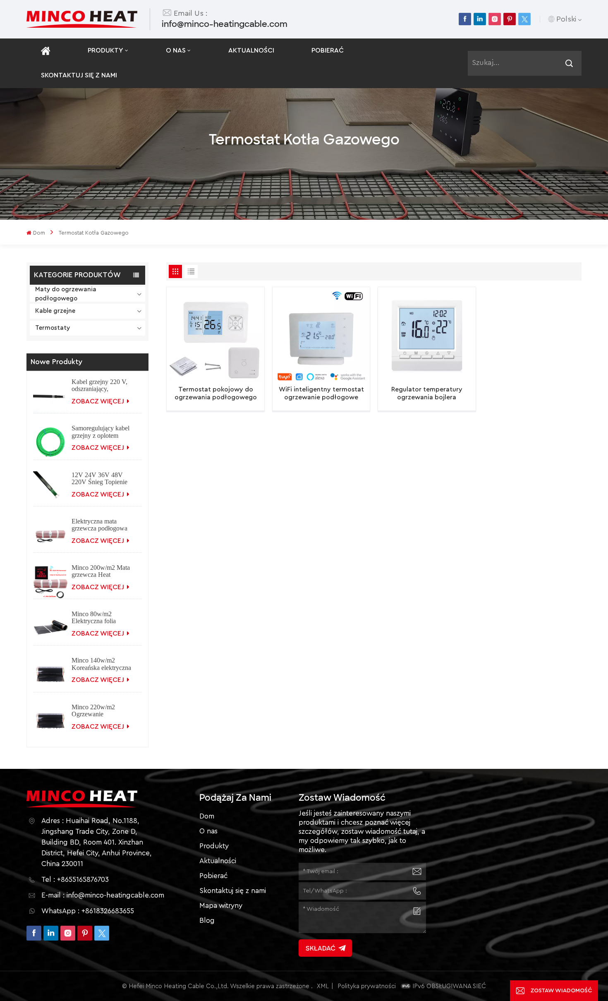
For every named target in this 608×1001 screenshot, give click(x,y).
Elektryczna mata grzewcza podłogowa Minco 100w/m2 (99, 525)
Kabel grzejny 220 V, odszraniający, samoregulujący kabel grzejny (100, 385)
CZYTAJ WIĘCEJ (211, 403)
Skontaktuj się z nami (79, 75)
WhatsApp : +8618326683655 (87, 911)
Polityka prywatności (367, 986)
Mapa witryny (220, 905)
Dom (39, 232)
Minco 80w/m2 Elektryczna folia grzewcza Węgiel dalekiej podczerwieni (100, 617)
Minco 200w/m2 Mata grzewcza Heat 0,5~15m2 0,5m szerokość (101, 571)
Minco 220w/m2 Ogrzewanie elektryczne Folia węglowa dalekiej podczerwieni (94, 710)
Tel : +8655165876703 (75, 879)
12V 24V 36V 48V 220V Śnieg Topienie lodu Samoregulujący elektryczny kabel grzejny (99, 478)
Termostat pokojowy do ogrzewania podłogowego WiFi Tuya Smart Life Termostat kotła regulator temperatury (216, 393)
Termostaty (52, 328)
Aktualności (251, 50)
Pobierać (327, 50)
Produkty (105, 50)
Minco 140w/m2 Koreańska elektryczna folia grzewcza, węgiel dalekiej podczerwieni (101, 664)
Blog (207, 920)
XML (323, 986)
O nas (176, 50)
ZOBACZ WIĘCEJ (99, 401)
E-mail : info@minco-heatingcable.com (102, 895)
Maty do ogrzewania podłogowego (65, 294)
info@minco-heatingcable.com (224, 24)
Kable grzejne (55, 311)
